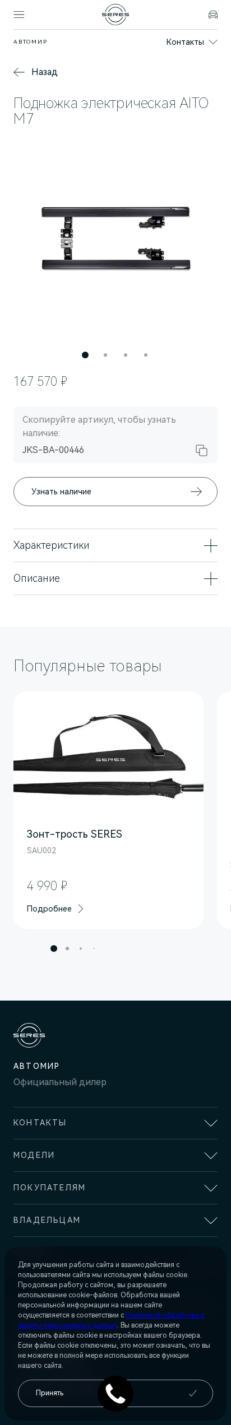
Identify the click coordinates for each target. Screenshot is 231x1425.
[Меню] (19, 14)
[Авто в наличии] (213, 14)
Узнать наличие (61, 491)
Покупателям (49, 1187)
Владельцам (47, 1220)
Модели (34, 1155)
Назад (44, 72)
